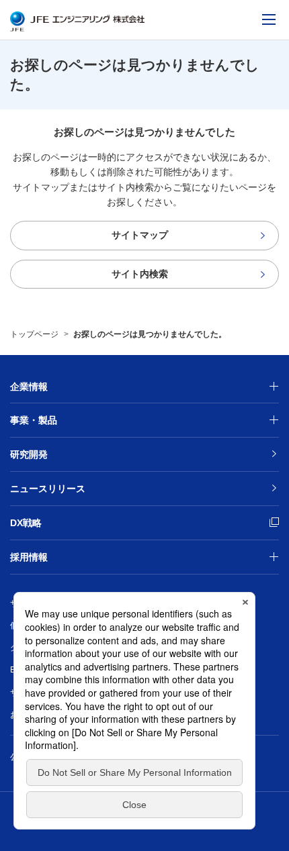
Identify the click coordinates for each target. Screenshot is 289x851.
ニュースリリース (47, 488)
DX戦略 (82, 522)
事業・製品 (33, 420)
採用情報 (29, 557)
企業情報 (29, 386)
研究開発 (29, 454)
